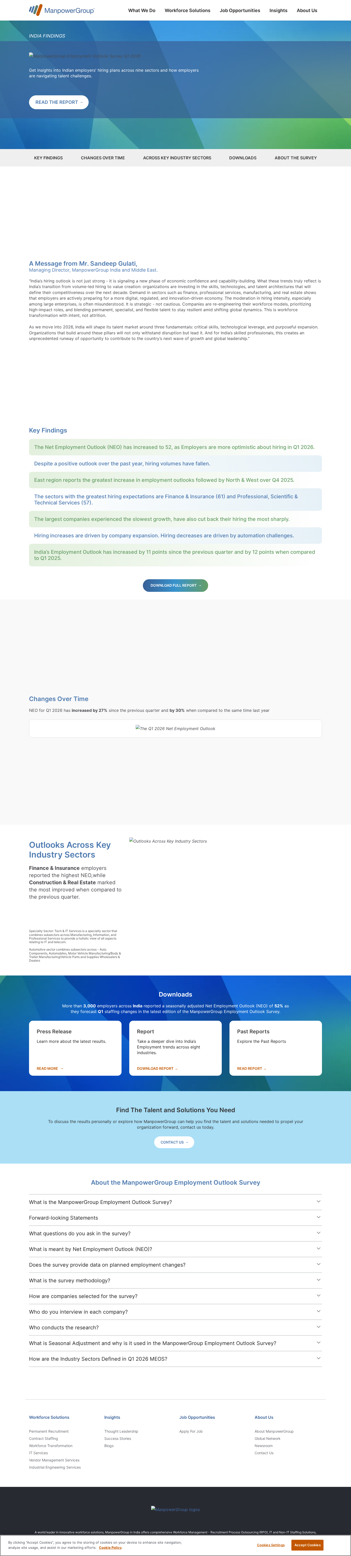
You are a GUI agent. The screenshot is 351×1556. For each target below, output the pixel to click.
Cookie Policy (110, 1547)
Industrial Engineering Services (55, 1467)
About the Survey (296, 157)
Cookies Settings (271, 1545)
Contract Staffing (43, 1439)
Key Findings (48, 157)
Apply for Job (191, 1431)
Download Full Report (174, 585)
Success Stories (117, 1439)
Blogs (109, 1446)
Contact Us (172, 1142)
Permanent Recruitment (49, 1431)
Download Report (155, 1068)
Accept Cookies (307, 1545)
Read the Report (56, 102)
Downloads (242, 157)
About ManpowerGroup (274, 1431)
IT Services (38, 1453)
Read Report (249, 1068)
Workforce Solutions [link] (49, 1417)
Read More (47, 1068)
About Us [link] (264, 1417)
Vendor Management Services (54, 1460)
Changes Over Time (103, 157)
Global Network (268, 1439)
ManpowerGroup (62, 11)
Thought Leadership (121, 1431)
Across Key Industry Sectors (177, 157)
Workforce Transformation (50, 1446)
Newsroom (264, 1446)
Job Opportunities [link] (197, 1417)
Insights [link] (112, 1417)
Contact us (264, 1453)
